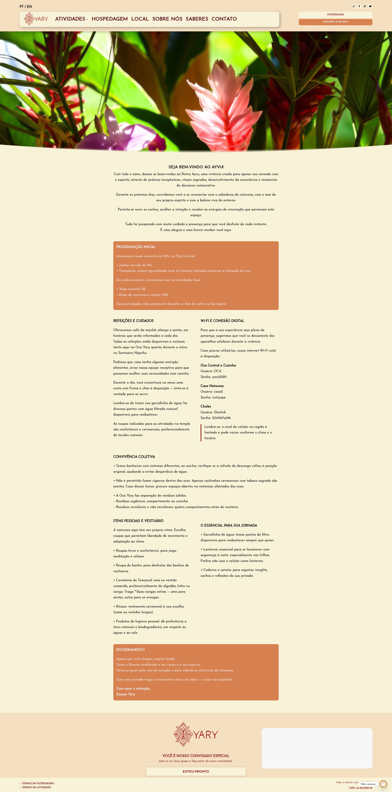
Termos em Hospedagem (38, 784)
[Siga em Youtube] (370, 6)
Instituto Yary (74, 756)
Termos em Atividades (36, 787)
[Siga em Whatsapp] (354, 6)
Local (140, 19)
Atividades (70, 19)
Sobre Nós (167, 19)
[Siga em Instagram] (365, 6)
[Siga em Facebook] (359, 6)
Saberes (197, 19)
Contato (224, 19)
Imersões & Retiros (335, 22)
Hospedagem (110, 19)
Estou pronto (196, 771)
